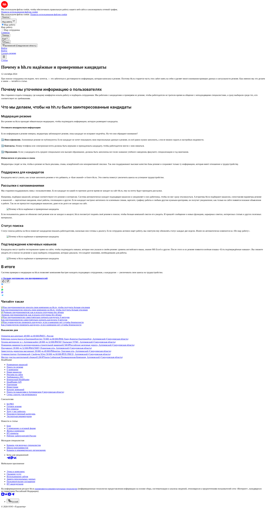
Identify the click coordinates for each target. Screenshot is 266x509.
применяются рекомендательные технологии (56, 489)
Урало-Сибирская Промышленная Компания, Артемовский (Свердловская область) (83, 357)
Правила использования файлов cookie (48, 14)
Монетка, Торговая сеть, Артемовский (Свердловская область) (81, 351)
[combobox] (13, 501)
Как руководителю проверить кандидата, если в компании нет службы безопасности (41, 325)
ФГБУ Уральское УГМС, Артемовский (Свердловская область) (86, 342)
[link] (6, 42)
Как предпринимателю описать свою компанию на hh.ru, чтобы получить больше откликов (44, 310)
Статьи (4, 60)
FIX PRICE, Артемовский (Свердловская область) (87, 354)
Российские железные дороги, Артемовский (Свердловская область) (102, 345)
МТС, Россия (47, 336)
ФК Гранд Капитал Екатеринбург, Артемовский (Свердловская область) (94, 339)
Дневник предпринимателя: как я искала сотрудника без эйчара (31, 315)
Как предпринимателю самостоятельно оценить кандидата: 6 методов (34, 320)
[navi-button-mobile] (4, 57)
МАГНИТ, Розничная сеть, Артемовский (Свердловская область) (61, 348)
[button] (4, 48)
